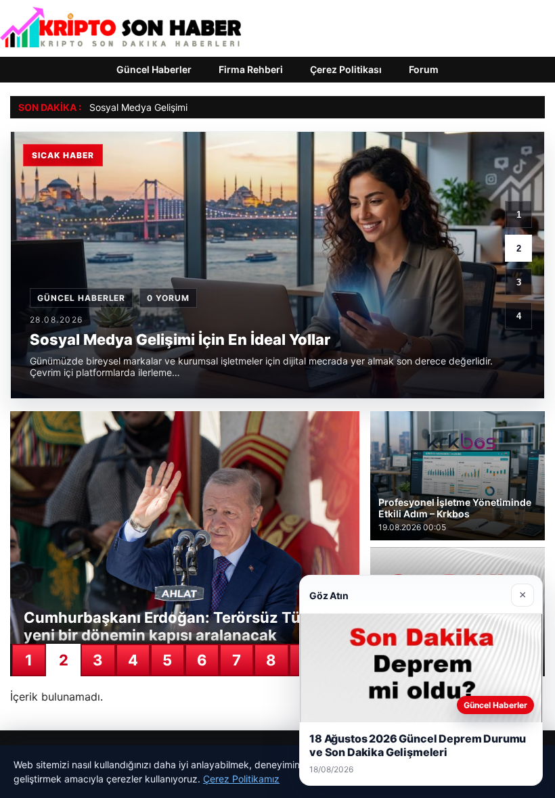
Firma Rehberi (251, 69)
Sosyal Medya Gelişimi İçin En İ (157, 107)
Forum (424, 69)
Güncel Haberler (154, 69)
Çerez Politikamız (241, 778)
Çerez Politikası (346, 69)
